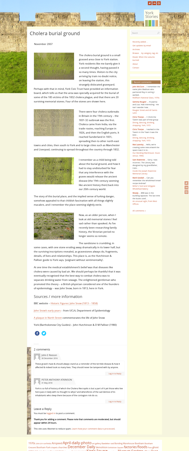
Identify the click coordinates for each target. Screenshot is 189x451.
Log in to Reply (115, 373)
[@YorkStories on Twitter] (186, 183)
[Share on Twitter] (44, 335)
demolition (102, 447)
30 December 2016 (50, 358)
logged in (51, 413)
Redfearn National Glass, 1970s (146, 97)
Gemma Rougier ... (140, 102)
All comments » (139, 210)
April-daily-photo (77, 442)
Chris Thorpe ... (139, 117)
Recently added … (140, 42)
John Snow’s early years (47, 310)
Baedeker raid (108, 443)
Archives (136, 49)
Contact (136, 67)
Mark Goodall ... (139, 178)
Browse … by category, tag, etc (145, 53)
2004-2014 (40, 444)
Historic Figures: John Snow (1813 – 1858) (74, 303)
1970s (31, 443)
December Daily (81, 446)
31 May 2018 (47, 383)
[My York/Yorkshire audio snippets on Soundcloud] (186, 188)
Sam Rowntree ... (140, 159)
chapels (54, 447)
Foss (150, 447)
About (135, 64)
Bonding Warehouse (124, 443)
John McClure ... (139, 86)
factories (130, 447)
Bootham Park (43, 447)
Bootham (139, 443)
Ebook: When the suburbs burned (144, 58)
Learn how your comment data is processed (93, 428)
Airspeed (57, 443)
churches (62, 447)
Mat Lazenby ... (139, 144)
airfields (47, 443)
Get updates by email (142, 45)
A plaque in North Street (48, 317)
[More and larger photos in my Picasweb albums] (186, 192)
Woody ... (136, 193)
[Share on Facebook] (37, 335)
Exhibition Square (115, 447)
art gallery (96, 443)
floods (142, 447)
